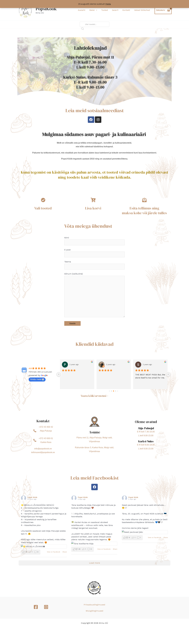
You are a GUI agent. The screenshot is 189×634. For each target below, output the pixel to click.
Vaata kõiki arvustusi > (94, 396)
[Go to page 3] (115, 390)
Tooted (104, 10)
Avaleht (81, 10)
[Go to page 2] (113, 391)
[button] (96, 10)
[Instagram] (46, 607)
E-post (67, 250)
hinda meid (35, 379)
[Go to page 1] (111, 390)
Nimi (66, 237)
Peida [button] (108, 4)
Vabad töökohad (142, 10)
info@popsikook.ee (43, 449)
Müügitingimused (94, 611)
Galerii (115, 10)
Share (64, 552)
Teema (67, 261)
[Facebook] (36, 607)
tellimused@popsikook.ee (43, 452)
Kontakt (126, 10)
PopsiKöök (46, 9)
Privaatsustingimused (94, 604)
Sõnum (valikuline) (73, 274)
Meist (92, 10)
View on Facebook (54, 552)
